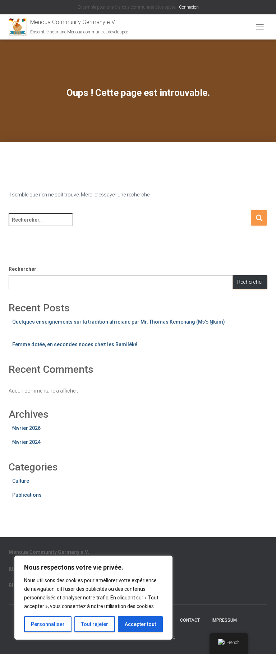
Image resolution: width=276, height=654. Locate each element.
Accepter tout (140, 624)
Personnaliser (48, 624)
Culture (20, 481)
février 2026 (26, 428)
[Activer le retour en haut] (262, 640)
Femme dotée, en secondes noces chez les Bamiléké (74, 344)
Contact (190, 620)
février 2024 (26, 442)
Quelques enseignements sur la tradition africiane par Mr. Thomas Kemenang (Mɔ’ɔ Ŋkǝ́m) (118, 322)
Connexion (189, 7)
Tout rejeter (94, 624)
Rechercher (22, 269)
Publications (27, 495)
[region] (93, 598)
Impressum (224, 620)
